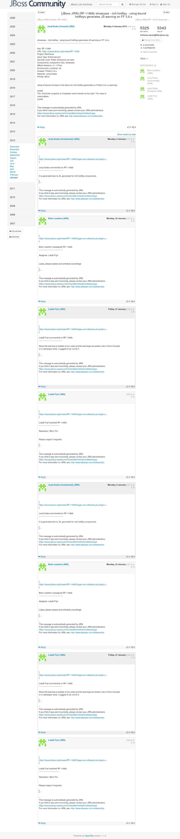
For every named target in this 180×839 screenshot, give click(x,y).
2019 (12, 79)
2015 (12, 114)
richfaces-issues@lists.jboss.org (154, 35)
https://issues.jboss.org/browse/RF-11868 (60, 51)
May (12, 166)
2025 (12, 26)
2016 (12, 105)
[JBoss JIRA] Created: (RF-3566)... (52, 19)
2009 (12, 205)
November (14, 149)
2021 (12, 61)
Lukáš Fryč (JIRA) (56, 309)
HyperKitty (89, 835)
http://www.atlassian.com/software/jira (86, 115)
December (14, 146)
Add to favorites (150, 51)
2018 (12, 87)
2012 (12, 140)
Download (15, 236)
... (40, 181)
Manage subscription (152, 40)
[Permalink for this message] (135, 29)
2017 (12, 96)
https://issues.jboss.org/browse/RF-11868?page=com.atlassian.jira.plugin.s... (73, 159)
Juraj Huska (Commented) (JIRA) (64, 139)
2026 (12, 17)
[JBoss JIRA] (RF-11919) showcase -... (153, 19)
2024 (12, 35)
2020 (12, 70)
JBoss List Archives (81, 4)
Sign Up (166, 4)
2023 (12, 44)
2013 (12, 131)
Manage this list (138, 4)
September (15, 155)
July (12, 160)
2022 (12, 52)
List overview (16, 231)
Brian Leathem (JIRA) (58, 218)
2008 (12, 214)
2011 (12, 188)
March (13, 171)
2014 (12, 122)
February (14, 174)
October (13, 152)
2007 (12, 223)
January (14, 177)
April (12, 169)
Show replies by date (126, 134)
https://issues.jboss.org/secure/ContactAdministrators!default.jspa (66, 113)
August (13, 157)
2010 (12, 197)
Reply (42, 127)
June (12, 163)
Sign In (154, 4)
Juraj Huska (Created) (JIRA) (61, 26)
